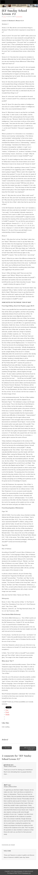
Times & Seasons (18, 871)
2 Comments (19, 16)
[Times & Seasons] (19, 6)
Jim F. (4, 16)
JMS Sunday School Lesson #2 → (29, 748)
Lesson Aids (12, 8)
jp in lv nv (7, 765)
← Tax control (7, 747)
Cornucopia (5, 8)
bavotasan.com (27, 873)
